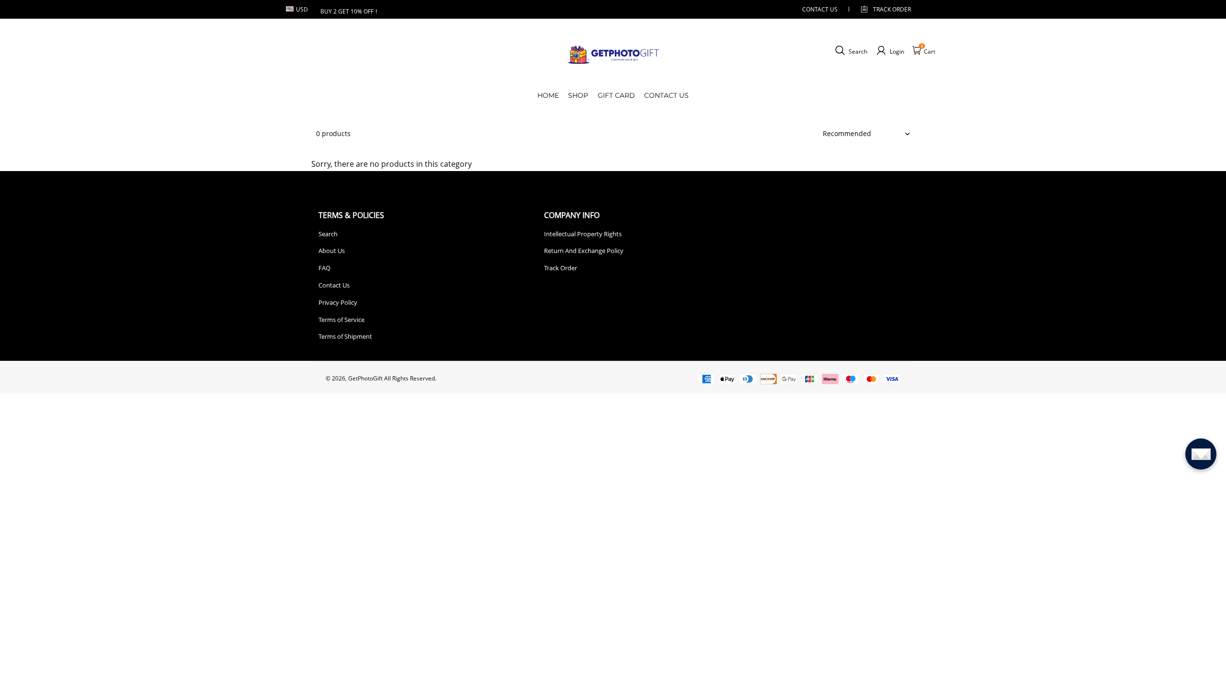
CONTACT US (820, 9)
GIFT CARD (616, 95)
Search (328, 234)
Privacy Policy (337, 302)
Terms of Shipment (345, 336)
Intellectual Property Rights (583, 234)
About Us (331, 250)
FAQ (324, 268)
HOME (548, 95)
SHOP (578, 95)
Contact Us (334, 285)
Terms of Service (341, 319)
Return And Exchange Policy (584, 250)
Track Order (892, 9)
